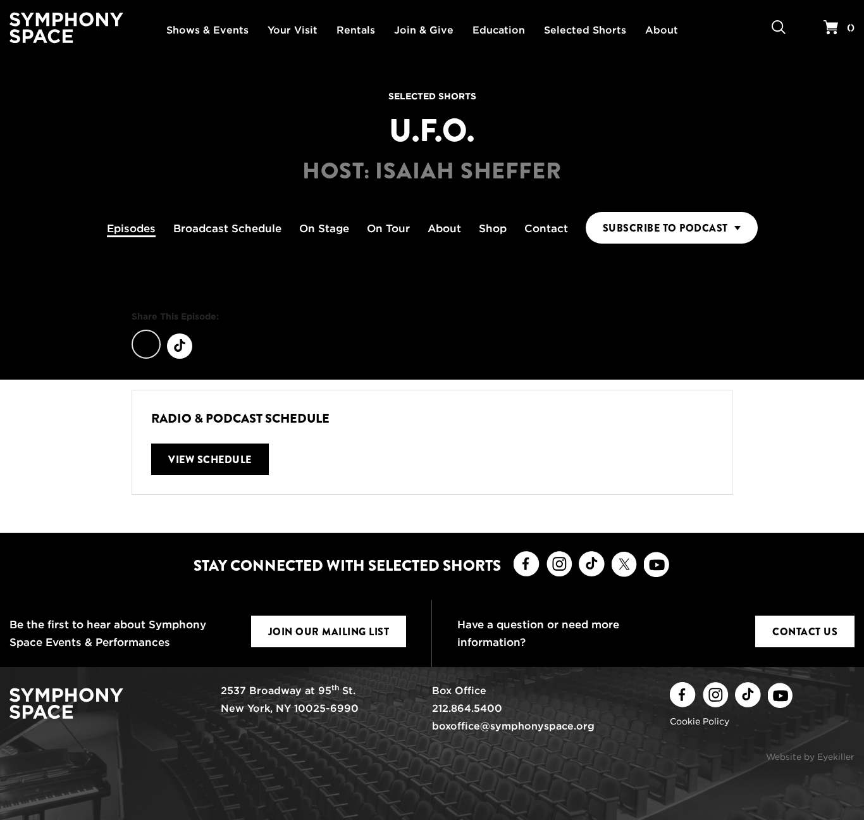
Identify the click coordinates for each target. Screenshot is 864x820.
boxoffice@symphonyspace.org (513, 726)
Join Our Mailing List (329, 631)
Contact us (804, 631)
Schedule (227, 228)
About (444, 228)
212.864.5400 (467, 708)
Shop (493, 228)
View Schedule (210, 459)
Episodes (131, 228)
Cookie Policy (699, 721)
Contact (546, 228)
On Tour (388, 228)
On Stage (324, 228)
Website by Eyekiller (810, 757)
